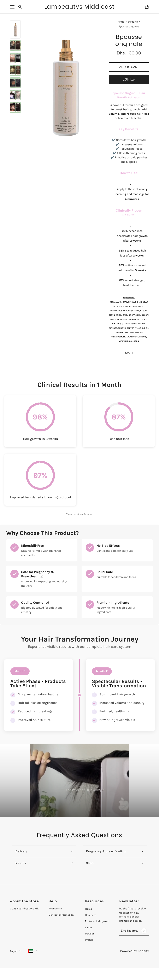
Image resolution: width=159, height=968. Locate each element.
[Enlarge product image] (64, 84)
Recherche (55, 908)
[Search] (20, 7)
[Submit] (144, 930)
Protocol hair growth (97, 921)
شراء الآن (129, 79)
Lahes (88, 927)
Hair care (90, 915)
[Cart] (147, 7)
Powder (89, 933)
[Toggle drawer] (12, 6)
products (133, 21)
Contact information (61, 914)
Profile (89, 939)
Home (121, 21)
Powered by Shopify (134, 950)
